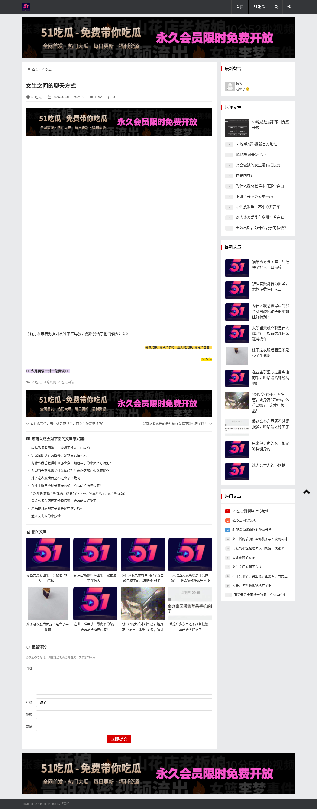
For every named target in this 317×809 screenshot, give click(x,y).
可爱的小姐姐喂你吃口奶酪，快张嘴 (258, 548)
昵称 (29, 702)
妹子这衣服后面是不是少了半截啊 (55, 478)
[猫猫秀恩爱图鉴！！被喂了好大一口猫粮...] (48, 554)
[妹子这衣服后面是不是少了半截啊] (48, 603)
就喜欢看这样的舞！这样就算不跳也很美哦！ (177, 424)
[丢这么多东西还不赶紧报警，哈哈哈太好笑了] (190, 603)
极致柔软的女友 (243, 557)
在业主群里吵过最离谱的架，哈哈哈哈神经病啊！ (66, 486)
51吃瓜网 (49, 382)
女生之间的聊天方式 (247, 567)
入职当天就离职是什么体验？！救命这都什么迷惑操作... (71, 470)
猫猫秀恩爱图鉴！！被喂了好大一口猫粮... (61, 448)
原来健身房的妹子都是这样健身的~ (56, 508)
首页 (240, 7)
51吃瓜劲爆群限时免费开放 (252, 530)
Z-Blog (42, 804)
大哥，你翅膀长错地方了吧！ (253, 585)
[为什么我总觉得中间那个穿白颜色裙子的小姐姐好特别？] (143, 554)
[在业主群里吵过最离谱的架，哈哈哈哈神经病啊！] (95, 603)
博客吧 (65, 804)
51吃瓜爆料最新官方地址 (256, 144)
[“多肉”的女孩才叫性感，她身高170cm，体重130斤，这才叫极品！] (143, 603)
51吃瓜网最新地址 (251, 155)
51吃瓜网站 (65, 382)
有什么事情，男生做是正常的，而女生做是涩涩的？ (65, 424)
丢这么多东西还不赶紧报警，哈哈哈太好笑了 (63, 501)
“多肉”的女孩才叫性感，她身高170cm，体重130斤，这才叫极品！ (78, 493)
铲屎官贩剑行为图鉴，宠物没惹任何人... (59, 455)
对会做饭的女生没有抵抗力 (258, 165)
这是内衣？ (245, 176)
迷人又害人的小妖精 (45, 516)
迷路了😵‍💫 (242, 86)
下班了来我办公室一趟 (254, 196)
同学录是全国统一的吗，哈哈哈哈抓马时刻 (264, 595)
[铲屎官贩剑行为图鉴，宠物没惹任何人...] (95, 554)
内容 (29, 668)
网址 (29, 727)
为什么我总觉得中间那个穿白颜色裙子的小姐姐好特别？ (71, 463)
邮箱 (29, 715)
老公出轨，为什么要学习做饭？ (262, 228)
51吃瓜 (259, 7)
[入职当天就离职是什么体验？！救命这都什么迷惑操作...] (190, 554)
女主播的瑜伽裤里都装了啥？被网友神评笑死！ (266, 539)
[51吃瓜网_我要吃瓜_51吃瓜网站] (40, 7)
